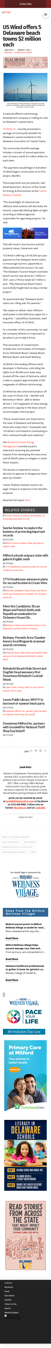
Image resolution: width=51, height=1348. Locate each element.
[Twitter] (26, 750)
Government (11, 1278)
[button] (45, 14)
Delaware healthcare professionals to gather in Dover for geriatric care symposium (25, 968)
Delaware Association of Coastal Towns (17, 847)
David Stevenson (30, 842)
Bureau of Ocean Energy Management (15, 837)
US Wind (33, 852)
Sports (8, 1308)
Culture (8, 1283)
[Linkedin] (31, 750)
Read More (12, 938)
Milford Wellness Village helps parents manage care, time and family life (23, 947)
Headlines (8, 53)
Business (9, 1287)
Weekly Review (11, 1312)
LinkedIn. (40, 807)
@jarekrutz (20, 807)
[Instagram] (45, 750)
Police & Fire (11, 1304)
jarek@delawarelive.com (20, 801)
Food (7, 1291)
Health (8, 1300)
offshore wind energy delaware (14, 852)
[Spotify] (40, 750)
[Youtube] (36, 750)
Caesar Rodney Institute (11, 842)
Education (10, 1295)
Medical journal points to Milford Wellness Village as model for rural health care (24, 926)
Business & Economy (23, 53)
